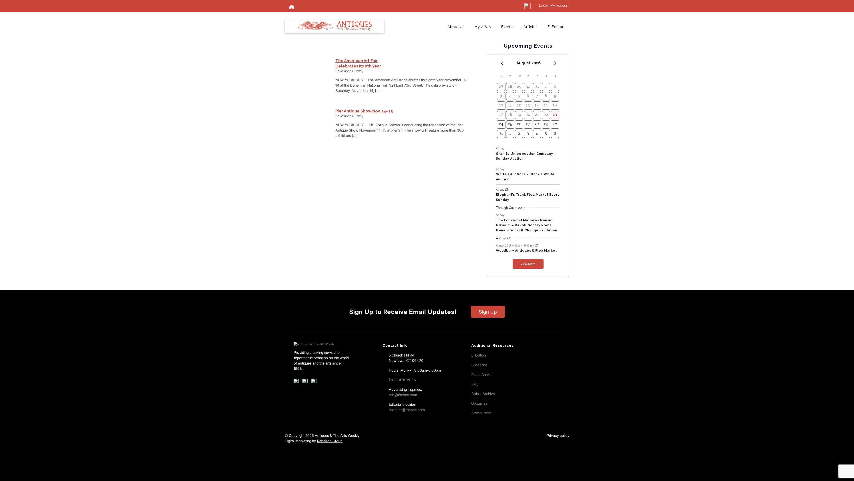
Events (507, 27)
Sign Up (488, 312)
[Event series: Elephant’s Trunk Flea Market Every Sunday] (506, 189)
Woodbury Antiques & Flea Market (526, 250)
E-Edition (555, 27)
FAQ (474, 384)
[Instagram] (315, 382)
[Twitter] (306, 382)
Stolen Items (481, 413)
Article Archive (483, 393)
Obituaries (479, 403)
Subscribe (479, 365)
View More (528, 264)
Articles (531, 27)
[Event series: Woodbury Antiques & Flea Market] (536, 245)
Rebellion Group (329, 441)
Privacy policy (558, 435)
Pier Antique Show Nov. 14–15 (364, 111)
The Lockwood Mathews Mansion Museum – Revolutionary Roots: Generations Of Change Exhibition (526, 225)
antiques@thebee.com (407, 410)
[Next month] (555, 63)
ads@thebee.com (403, 395)
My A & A (482, 27)
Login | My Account (554, 6)
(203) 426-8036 (402, 380)
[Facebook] (298, 382)
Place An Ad (481, 374)
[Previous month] (502, 63)
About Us (456, 27)
